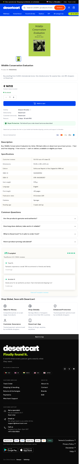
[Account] (69, 7)
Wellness (6, 14)
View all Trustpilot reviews (39, 292)
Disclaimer (71, 448)
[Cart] (74, 7)
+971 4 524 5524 (14, 431)
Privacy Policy (69, 444)
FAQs (73, 451)
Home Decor (17, 14)
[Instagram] (65, 369)
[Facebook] (74, 369)
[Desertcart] (11, 7)
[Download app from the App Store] (26, 450)
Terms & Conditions (67, 440)
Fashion (41, 14)
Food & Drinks (30, 14)
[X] (69, 369)
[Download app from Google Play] (10, 450)
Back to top (39, 337)
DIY (49, 14)
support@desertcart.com (17, 423)
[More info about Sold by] (30, 110)
